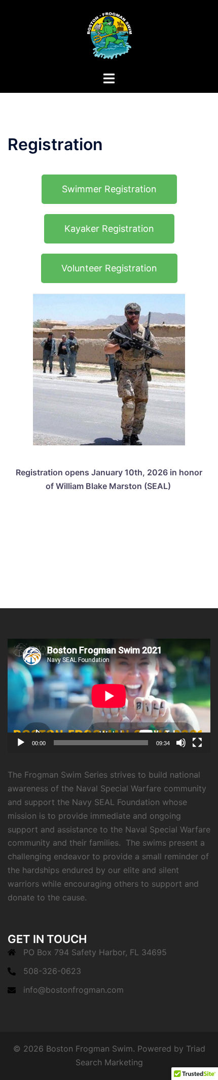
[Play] (21, 743)
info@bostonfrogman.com (73, 990)
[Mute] (181, 743)
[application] (109, 696)
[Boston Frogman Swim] (109, 34)
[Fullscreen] (197, 743)
